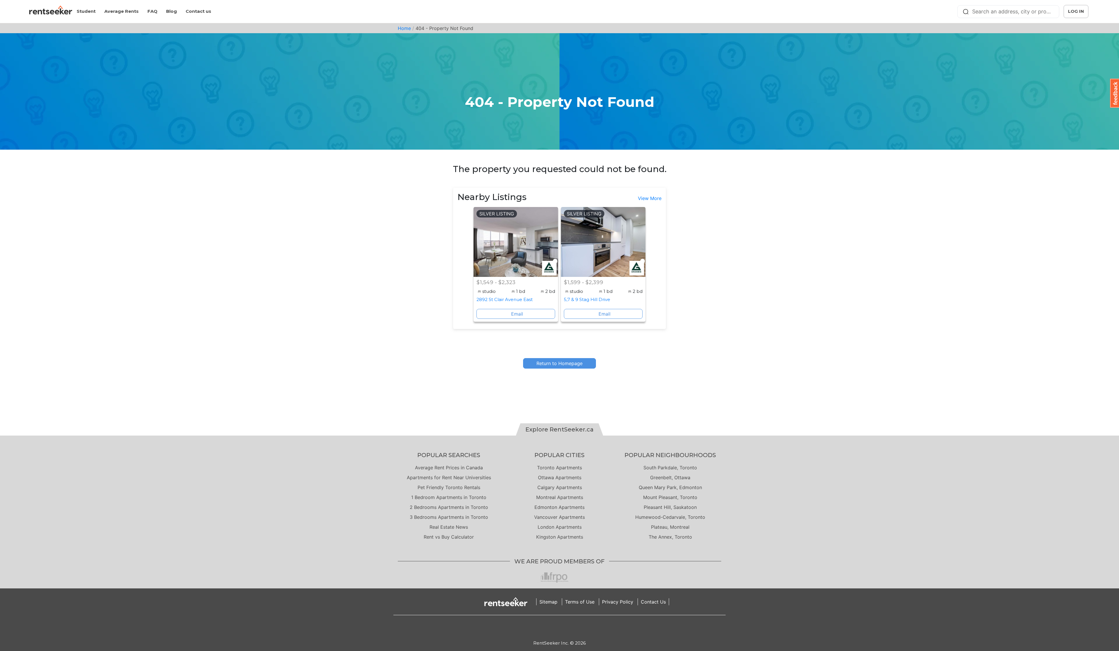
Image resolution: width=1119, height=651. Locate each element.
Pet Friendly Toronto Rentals (449, 487)
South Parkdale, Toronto (670, 467)
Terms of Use (579, 602)
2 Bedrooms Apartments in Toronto (449, 507)
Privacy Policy (617, 602)
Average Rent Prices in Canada (449, 467)
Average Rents (121, 11)
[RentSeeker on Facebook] (559, 627)
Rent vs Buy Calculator (449, 537)
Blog (171, 11)
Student (86, 11)
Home (404, 28)
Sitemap (548, 602)
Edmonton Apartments (559, 507)
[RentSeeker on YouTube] (574, 627)
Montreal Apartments (559, 497)
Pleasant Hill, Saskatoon (670, 507)
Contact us (198, 11)
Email (517, 314)
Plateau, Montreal (670, 527)
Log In (1076, 11)
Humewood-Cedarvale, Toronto (670, 517)
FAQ (152, 11)
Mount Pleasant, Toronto (670, 497)
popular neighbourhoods (670, 455)
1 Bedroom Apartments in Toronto (448, 497)
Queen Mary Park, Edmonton (670, 487)
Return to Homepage (559, 363)
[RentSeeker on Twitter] (567, 627)
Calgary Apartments (559, 487)
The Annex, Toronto (670, 537)
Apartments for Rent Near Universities (449, 477)
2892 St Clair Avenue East (504, 299)
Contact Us (653, 602)
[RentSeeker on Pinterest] (545, 627)
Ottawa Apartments (559, 477)
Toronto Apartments (559, 467)
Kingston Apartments (559, 537)
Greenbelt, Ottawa (670, 477)
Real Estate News (449, 527)
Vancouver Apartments (559, 517)
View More (649, 198)
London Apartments (560, 527)
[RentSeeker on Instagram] (552, 627)
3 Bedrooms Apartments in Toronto (449, 517)
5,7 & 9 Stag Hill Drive (587, 299)
